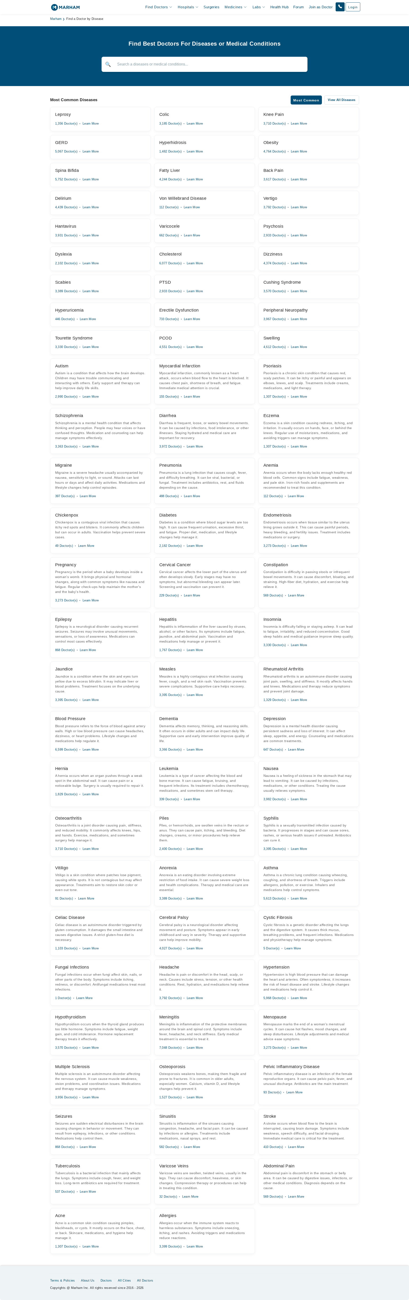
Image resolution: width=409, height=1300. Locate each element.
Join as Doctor (321, 7)
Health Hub (279, 7)
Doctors (106, 1280)
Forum (298, 7)
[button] (340, 6)
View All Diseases (342, 100)
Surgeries (211, 7)
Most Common (306, 100)
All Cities (124, 1280)
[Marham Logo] (65, 9)
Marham (56, 19)
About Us (87, 1280)
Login (353, 7)
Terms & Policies (62, 1280)
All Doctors (145, 1280)
